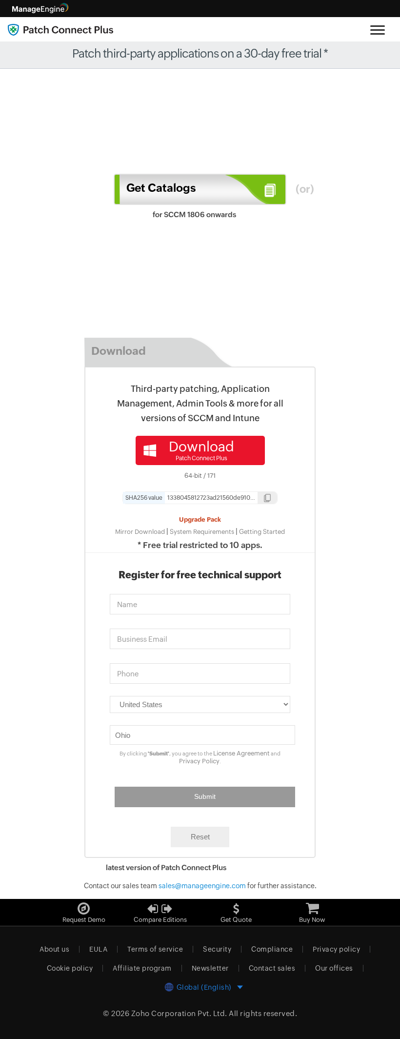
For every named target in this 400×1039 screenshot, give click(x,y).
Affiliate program (142, 968)
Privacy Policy (199, 761)
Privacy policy (336, 949)
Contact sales (272, 968)
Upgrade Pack (200, 519)
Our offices (334, 968)
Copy (267, 499)
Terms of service (155, 949)
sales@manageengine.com (202, 886)
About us (54, 949)
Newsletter (210, 968)
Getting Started (262, 531)
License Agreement (241, 753)
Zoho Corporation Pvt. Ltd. (179, 1013)
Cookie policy (70, 968)
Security (217, 949)
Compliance (272, 949)
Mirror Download (140, 531)
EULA (98, 949)
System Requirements (202, 531)
